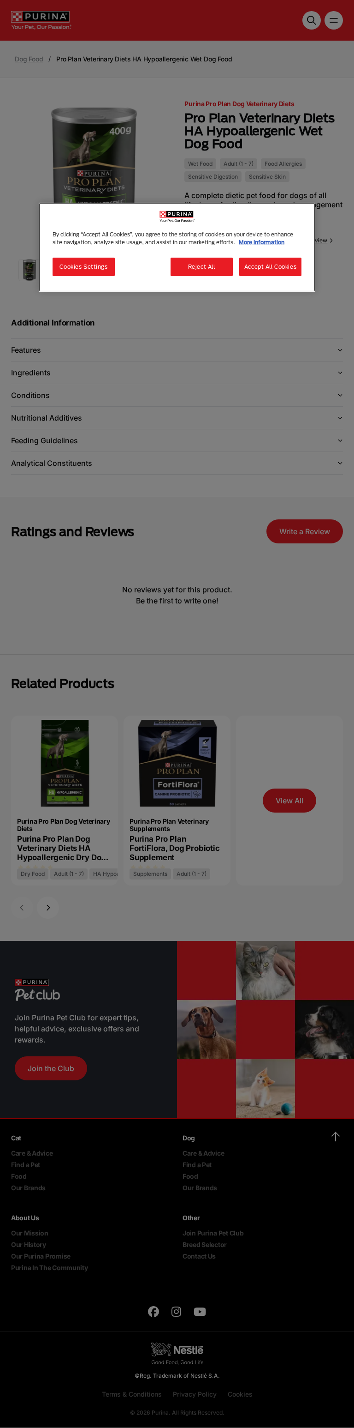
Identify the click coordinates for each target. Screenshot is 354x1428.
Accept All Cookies (270, 267)
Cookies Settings (83, 267)
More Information (261, 242)
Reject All (201, 267)
